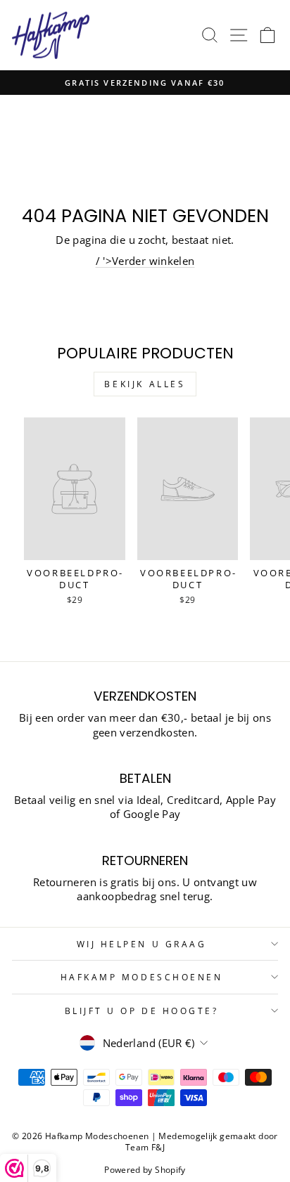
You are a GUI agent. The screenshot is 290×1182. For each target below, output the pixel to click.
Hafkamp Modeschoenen (142, 976)
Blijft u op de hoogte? (142, 1010)
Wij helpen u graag (142, 943)
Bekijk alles (144, 384)
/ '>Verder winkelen (145, 261)
